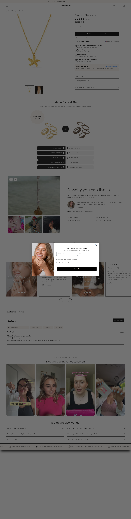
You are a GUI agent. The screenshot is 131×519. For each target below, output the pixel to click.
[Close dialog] (96, 245)
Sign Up (77, 269)
